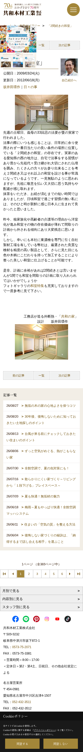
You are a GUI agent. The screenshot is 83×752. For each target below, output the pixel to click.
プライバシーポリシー (44, 730)
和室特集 (37, 286)
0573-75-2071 (21, 647)
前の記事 (18, 375)
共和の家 (68, 316)
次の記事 (64, 45)
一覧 (41, 45)
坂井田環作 (11, 87)
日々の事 (30, 87)
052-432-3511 (22, 702)
